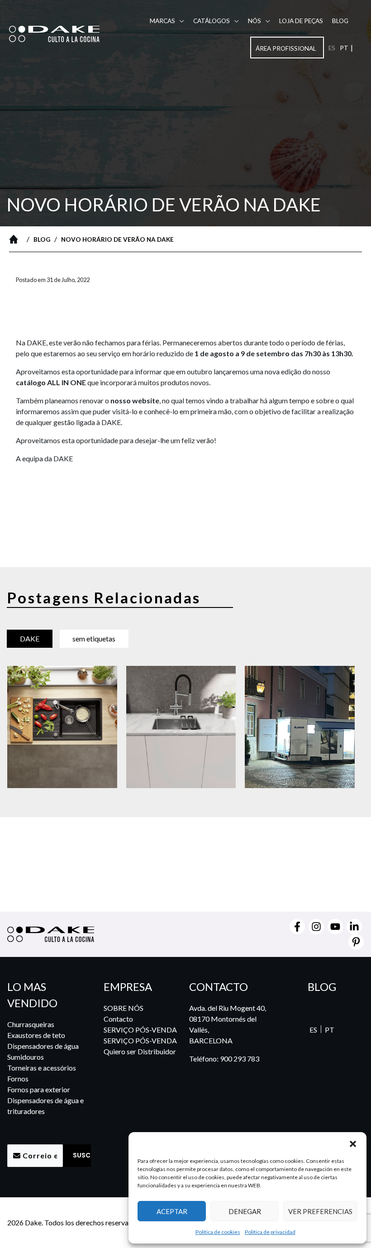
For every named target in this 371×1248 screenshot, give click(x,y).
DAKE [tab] (29, 638)
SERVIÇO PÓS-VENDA (140, 1029)
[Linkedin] (354, 926)
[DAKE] (54, 33)
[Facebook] (297, 926)
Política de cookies (217, 1232)
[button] (352, 1143)
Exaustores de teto (36, 1035)
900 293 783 (239, 1058)
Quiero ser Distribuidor (140, 1051)
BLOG (340, 20)
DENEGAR (244, 1211)
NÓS (254, 20)
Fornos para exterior (38, 1089)
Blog (41, 239)
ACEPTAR (172, 1211)
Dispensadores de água (43, 1046)
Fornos (18, 1078)
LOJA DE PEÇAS (301, 20)
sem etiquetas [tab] (93, 638)
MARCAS (162, 20)
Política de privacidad (270, 1232)
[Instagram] (316, 926)
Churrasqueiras (30, 1024)
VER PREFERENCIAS (320, 1211)
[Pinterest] (356, 942)
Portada (16, 239)
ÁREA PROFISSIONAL (286, 48)
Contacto (118, 1018)
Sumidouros (25, 1056)
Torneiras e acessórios (41, 1067)
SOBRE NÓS (123, 1008)
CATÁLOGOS (211, 20)
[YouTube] (335, 926)
